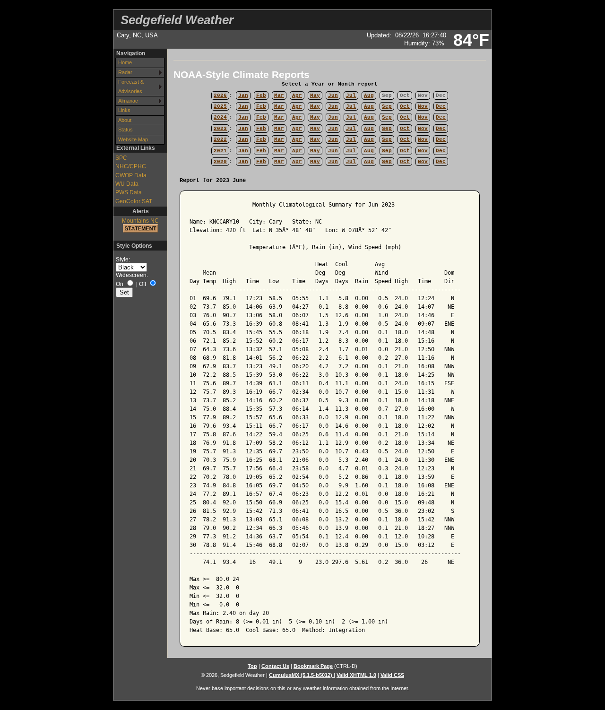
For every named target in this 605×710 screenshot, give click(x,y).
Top (252, 666)
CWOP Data (131, 175)
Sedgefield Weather (177, 20)
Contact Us (275, 666)
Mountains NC (140, 220)
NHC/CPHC (130, 166)
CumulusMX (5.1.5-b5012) (301, 675)
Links (124, 110)
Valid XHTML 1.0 (356, 675)
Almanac (128, 101)
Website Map (133, 139)
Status (125, 129)
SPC (121, 158)
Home (125, 62)
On (119, 284)
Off (142, 284)
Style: (123, 259)
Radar (125, 72)
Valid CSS (392, 675)
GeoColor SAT (133, 201)
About (124, 120)
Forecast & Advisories (131, 86)
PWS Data (128, 192)
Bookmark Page (313, 666)
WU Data (126, 184)
